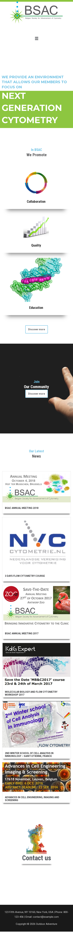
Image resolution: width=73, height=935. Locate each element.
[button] (36, 38)
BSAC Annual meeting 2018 (21, 508)
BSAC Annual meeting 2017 (21, 633)
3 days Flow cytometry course (25, 576)
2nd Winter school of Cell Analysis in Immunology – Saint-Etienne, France (29, 754)
